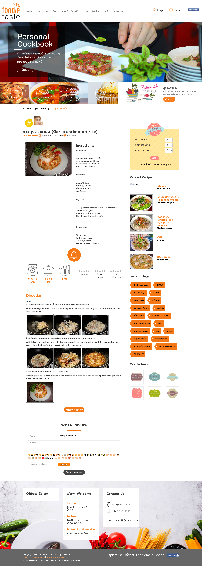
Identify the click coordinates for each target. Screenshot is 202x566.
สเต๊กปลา (156, 300)
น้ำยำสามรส (139, 315)
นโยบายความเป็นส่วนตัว (34, 557)
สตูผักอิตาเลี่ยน (140, 338)
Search (179, 10)
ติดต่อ (160, 555)
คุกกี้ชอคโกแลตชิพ (142, 323)
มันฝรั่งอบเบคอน (141, 331)
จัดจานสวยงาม (142, 145)
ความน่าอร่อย (141, 139)
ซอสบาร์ (156, 292)
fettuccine (139, 300)
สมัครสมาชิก (71, 435)
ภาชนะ (160, 323)
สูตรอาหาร (33, 11)
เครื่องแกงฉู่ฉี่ (139, 292)
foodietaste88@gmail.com (122, 520)
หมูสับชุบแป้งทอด (141, 308)
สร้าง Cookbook (115, 11)
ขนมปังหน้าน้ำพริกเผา (160, 315)
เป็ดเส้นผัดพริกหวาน (167, 346)
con (157, 331)
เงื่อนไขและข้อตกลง (55, 557)
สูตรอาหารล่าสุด (42, 108)
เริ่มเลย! (169, 99)
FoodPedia (92, 11)
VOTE (155, 158)
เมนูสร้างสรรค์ (142, 150)
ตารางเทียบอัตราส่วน (149, 164)
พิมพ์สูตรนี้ (166, 164)
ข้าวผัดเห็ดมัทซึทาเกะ (142, 346)
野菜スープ (139, 354)
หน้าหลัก (27, 108)
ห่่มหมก (160, 284)
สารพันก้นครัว (70, 11)
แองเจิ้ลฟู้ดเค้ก (161, 338)
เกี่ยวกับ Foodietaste (139, 555)
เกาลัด (169, 331)
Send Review (74, 472)
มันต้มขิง (160, 308)
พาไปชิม (51, 11)
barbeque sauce (142, 284)
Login (160, 10)
